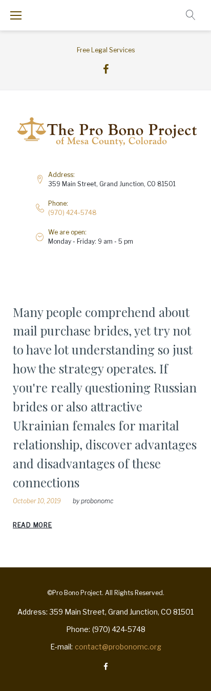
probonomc (97, 501)
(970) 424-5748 (72, 212)
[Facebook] (106, 69)
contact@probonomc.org (118, 646)
